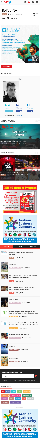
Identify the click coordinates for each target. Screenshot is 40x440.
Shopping (18, 398)
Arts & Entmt (5, 395)
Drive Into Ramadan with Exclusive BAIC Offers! (13, 141)
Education (4, 398)
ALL (3, 391)
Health (19, 391)
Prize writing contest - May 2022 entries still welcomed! (21, 253)
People (11, 398)
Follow (18, 111)
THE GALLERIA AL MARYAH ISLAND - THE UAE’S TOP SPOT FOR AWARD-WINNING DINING (23, 277)
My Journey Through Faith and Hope (19, 335)
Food (24, 398)
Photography (5, 402)
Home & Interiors (15, 402)
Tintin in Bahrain (13, 358)
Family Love (12, 264)
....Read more (19, 116)
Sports (8, 391)
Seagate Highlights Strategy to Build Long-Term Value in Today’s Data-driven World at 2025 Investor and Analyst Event (23, 313)
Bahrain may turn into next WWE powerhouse (12, 173)
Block (29, 111)
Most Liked (33, 246)
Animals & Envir (27, 395)
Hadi (12, 14)
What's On (30, 398)
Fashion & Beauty (15, 395)
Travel (13, 391)
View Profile (9, 111)
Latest (20, 246)
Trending (6, 246)
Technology (27, 391)
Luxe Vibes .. (12, 346)
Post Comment (6, 66)
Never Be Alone (13, 300)
